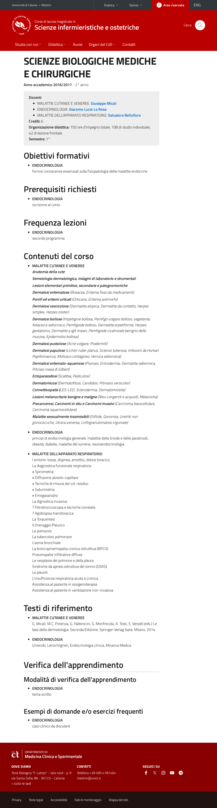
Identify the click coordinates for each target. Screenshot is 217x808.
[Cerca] (200, 25)
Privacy (16, 799)
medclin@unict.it (89, 778)
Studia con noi (26, 44)
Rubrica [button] (109, 5)
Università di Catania (24, 5)
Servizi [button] (133, 5)
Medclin (46, 5)
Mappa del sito (118, 799)
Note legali (36, 799)
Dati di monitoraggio (88, 799)
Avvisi (77, 44)
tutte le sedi (22, 783)
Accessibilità (59, 799)
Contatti (128, 44)
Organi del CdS (100, 44)
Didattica (55, 44)
